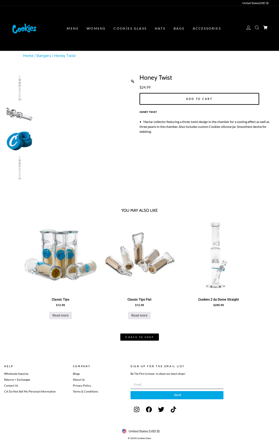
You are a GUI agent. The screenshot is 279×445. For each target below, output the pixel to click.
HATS (160, 28)
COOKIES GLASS (130, 28)
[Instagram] (137, 409)
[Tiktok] (173, 409)
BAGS (179, 28)
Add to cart (199, 98)
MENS (72, 28)
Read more (60, 315)
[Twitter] (161, 409)
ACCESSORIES (207, 28)
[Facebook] (149, 409)
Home (28, 56)
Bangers (44, 56)
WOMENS (96, 28)
